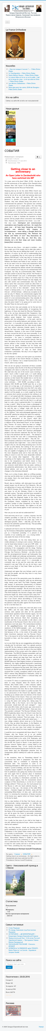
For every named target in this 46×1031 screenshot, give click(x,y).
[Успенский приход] (11, 140)
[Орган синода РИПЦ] (11, 116)
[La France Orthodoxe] (15, 46)
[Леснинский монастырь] (11, 130)
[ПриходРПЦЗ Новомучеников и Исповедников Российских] (11, 133)
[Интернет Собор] (11, 137)
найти (9, 967)
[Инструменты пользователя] (38, 157)
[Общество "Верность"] (11, 126)
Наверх (41, 1027)
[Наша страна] (11, 123)
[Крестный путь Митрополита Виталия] (13, 1010)
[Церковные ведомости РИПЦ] (11, 119)
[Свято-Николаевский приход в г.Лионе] (15, 882)
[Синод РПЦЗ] (11, 112)
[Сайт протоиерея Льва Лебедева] (11, 144)
